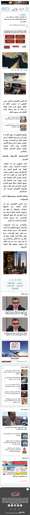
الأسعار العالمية (11, 283)
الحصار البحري (20, 285)
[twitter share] (18, 70)
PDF (6, 8)
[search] (2, 8)
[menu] (27, 8)
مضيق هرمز (19, 283)
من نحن (19, 509)
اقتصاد (23, 14)
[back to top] (28, 489)
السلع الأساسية (15, 288)
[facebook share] (21, 70)
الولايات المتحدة (10, 285)
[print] (12, 70)
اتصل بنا (10, 509)
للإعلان (15, 509)
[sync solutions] (22, 513)
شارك (25, 69)
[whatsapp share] (15, 70)
